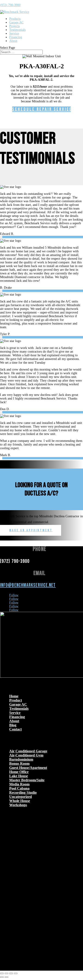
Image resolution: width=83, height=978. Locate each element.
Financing (15, 37)
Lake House (18, 776)
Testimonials (17, 30)
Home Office (19, 772)
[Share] (11, 973)
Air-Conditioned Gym (26, 755)
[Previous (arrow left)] (2, 977)
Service (14, 33)
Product (15, 700)
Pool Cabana (19, 788)
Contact (15, 729)
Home (13, 696)
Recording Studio (23, 792)
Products (15, 18)
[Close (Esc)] (16, 973)
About (13, 41)
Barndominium (21, 759)
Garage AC (16, 22)
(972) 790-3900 (10, 5)
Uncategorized (20, 797)
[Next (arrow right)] (6, 977)
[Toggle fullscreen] (6, 973)
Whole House (19, 801)
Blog (12, 725)
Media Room (19, 784)
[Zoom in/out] (2, 973)
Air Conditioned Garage (28, 751)
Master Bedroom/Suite (26, 780)
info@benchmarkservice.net (28, 585)
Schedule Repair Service (41, 109)
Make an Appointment (31, 530)
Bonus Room (19, 763)
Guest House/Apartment (28, 768)
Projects (14, 26)
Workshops (18, 805)
